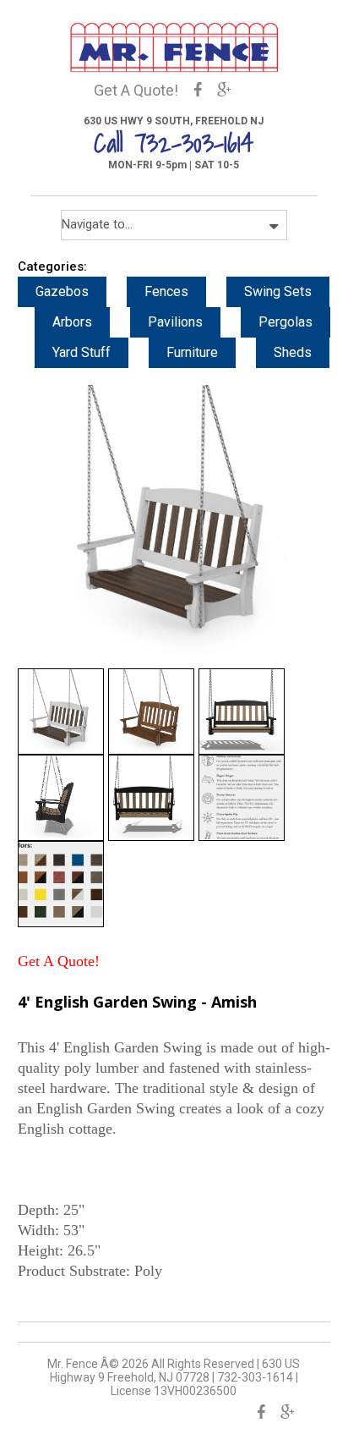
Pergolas (285, 322)
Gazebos (62, 291)
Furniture (192, 352)
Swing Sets (278, 291)
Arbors (72, 322)
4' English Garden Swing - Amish (137, 1002)
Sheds (293, 352)
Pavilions (175, 322)
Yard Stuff (81, 352)
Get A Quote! (136, 90)
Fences (166, 291)
